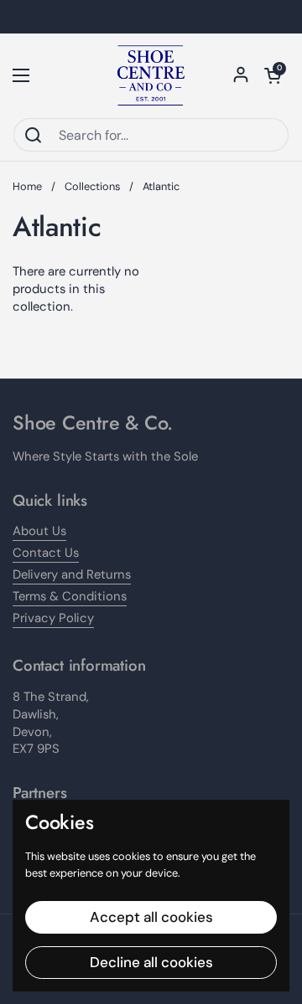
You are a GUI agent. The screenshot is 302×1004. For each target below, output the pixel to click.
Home (27, 186)
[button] (272, 75)
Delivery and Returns (72, 574)
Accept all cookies (151, 917)
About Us (39, 531)
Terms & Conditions (70, 596)
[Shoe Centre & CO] (151, 75)
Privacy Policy (53, 618)
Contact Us (46, 552)
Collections (92, 186)
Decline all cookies (151, 962)
